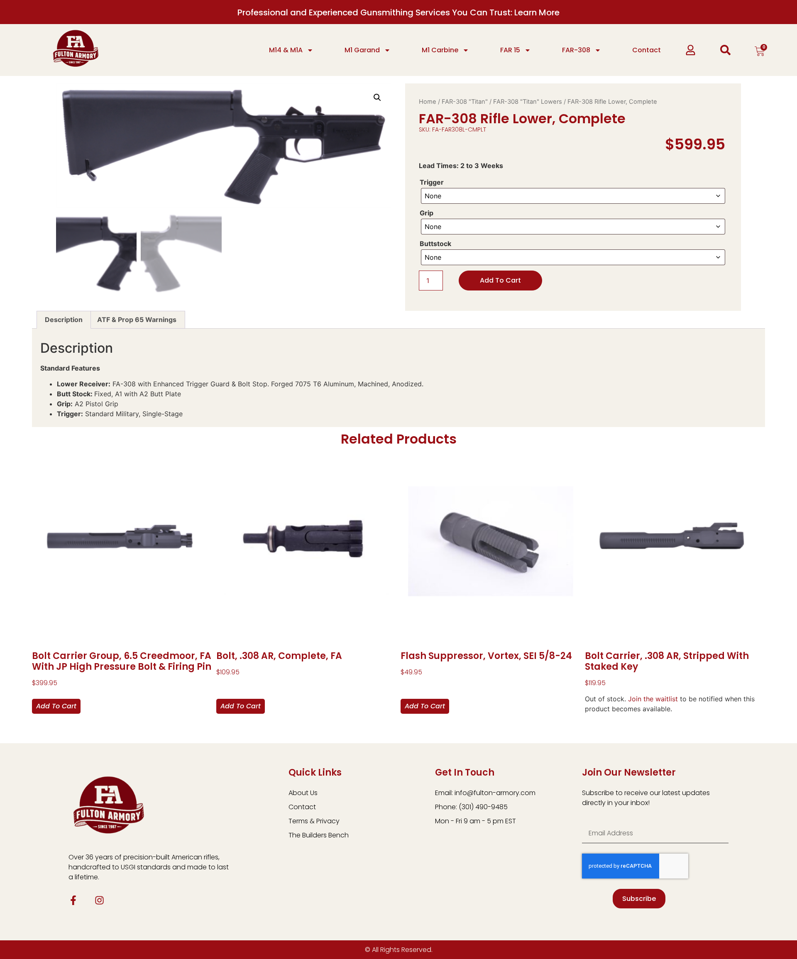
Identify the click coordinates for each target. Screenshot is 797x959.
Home (427, 101)
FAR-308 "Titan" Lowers (527, 101)
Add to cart (500, 280)
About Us (303, 793)
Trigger (432, 182)
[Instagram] (99, 900)
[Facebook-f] (73, 900)
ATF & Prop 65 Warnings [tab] (136, 319)
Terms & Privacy (314, 821)
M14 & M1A (286, 50)
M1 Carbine (440, 50)
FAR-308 (576, 50)
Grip (426, 213)
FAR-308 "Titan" (465, 101)
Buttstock (435, 243)
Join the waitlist (653, 699)
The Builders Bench (318, 835)
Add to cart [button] (56, 706)
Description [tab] (64, 319)
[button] (377, 97)
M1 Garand (362, 50)
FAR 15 (510, 50)
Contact (646, 50)
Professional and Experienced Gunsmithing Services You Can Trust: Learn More (398, 12)
